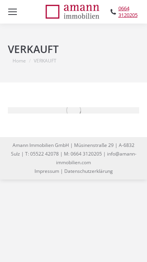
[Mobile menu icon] (12, 11)
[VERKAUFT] (73, 110)
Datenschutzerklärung (88, 171)
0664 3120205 (128, 11)
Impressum (46, 171)
